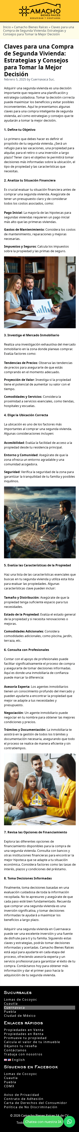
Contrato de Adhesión (24, 1099)
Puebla (10, 1012)
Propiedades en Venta (24, 1030)
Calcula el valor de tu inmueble (32, 1042)
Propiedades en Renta (24, 1034)
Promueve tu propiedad (25, 1038)
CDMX (9, 1086)
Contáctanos (15, 1050)
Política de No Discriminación (31, 1107)
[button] (69, 1121)
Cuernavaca (14, 1008)
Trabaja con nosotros (23, 1054)
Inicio (7, 27)
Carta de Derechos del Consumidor (35, 1103)
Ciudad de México (20, 1016)
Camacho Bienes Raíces (31, 27)
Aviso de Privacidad (21, 1095)
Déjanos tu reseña (20, 1046)
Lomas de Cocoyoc (20, 1000)
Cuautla (11, 1004)
